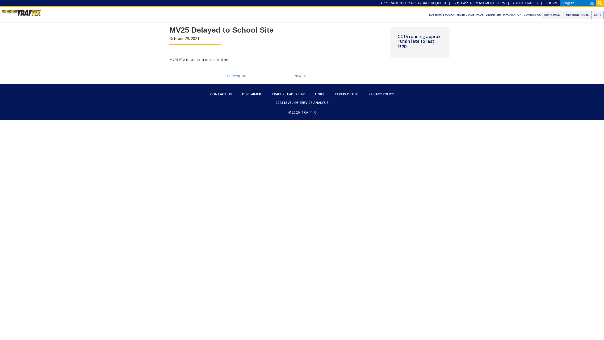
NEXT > (300, 76)
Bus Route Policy (442, 14)
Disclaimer (251, 94)
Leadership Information (503, 14)
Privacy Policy (381, 94)
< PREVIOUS (236, 76)
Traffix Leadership (288, 94)
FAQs (479, 14)
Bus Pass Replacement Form (479, 3)
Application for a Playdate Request (413, 3)
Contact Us (532, 14)
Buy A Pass (552, 14)
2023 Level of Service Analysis (302, 102)
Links (319, 94)
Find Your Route (577, 14)
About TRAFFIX (525, 3)
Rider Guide (465, 14)
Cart (597, 14)
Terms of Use (346, 94)
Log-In (551, 3)
